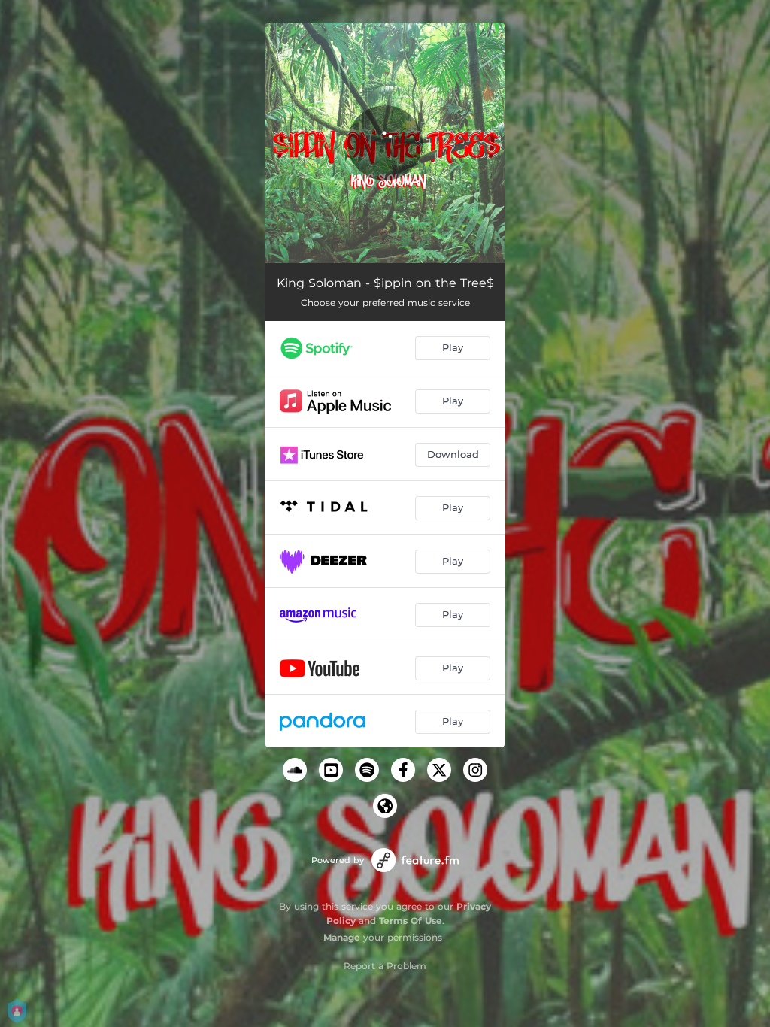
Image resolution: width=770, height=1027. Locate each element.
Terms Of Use (410, 920)
